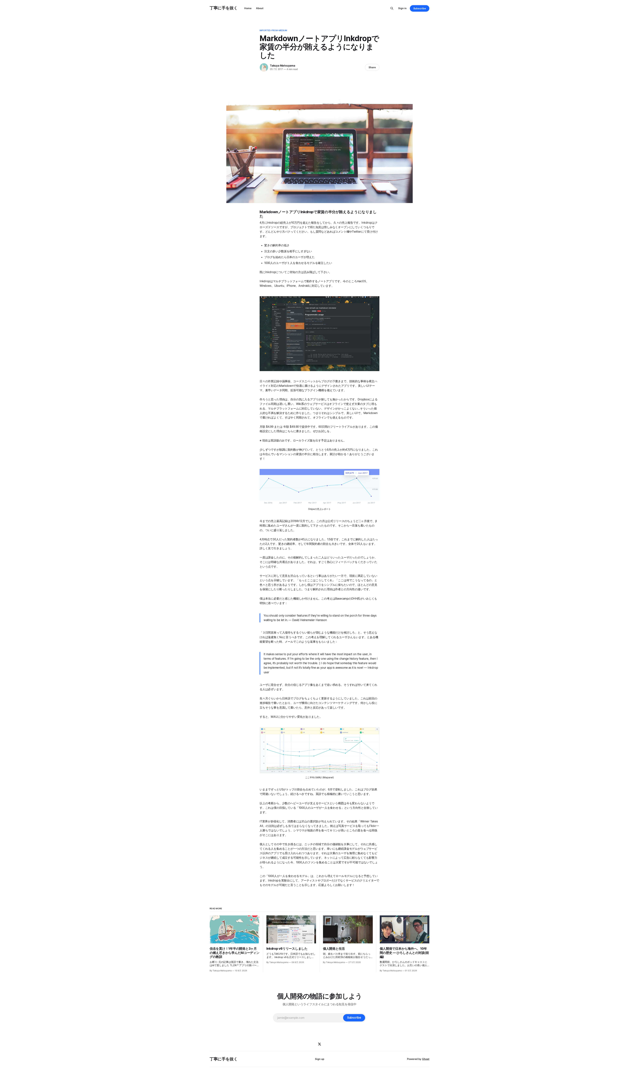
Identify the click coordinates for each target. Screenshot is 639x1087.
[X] (319, 1044)
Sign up (319, 1059)
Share (372, 67)
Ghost (425, 1059)
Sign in (402, 8)
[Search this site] (392, 8)
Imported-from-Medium (273, 30)
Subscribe (419, 8)
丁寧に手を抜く (224, 7)
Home (247, 8)
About (259, 8)
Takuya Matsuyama (282, 65)
